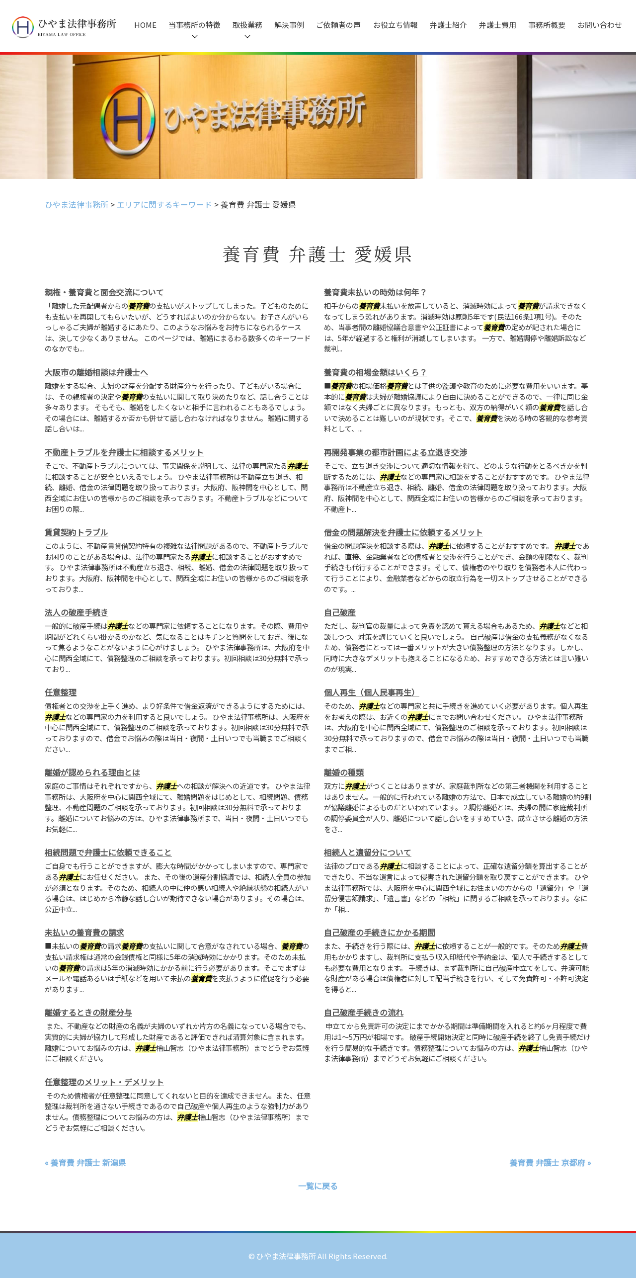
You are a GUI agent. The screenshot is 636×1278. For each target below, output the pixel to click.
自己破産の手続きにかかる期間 (379, 932)
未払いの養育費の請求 (84, 932)
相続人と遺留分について (367, 852)
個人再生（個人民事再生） (371, 692)
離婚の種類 (344, 772)
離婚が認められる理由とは (92, 772)
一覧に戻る (318, 1186)
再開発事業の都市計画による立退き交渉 (395, 452)
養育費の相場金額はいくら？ (375, 372)
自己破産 (340, 612)
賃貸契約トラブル (76, 532)
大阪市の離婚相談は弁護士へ (96, 372)
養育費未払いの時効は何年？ (375, 292)
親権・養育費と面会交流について (104, 292)
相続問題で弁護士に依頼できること (108, 852)
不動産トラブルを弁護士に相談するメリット (124, 452)
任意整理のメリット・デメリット (104, 1082)
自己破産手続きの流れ (363, 1012)
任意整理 (61, 692)
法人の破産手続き (76, 612)
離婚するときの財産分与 (88, 1012)
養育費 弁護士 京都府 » (550, 1162)
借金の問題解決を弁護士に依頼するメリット (403, 532)
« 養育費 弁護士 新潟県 (85, 1162)
